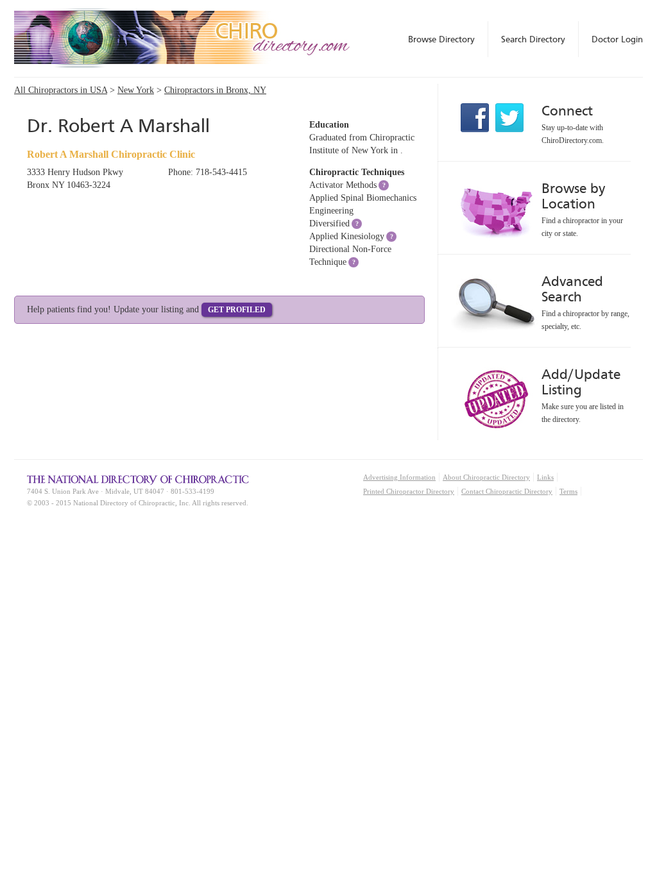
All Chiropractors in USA (60, 90)
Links (545, 477)
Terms (568, 491)
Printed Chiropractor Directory (408, 491)
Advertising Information (399, 477)
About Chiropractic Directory (486, 477)
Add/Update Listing (581, 382)
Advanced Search (572, 289)
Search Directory (533, 39)
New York (135, 90)
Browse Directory (441, 39)
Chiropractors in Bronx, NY (215, 90)
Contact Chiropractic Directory (506, 491)
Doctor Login (617, 39)
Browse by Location (573, 196)
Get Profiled (237, 309)
